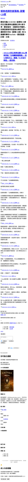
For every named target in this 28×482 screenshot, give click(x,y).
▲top (2, 331)
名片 (4, 46)
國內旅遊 (11, 327)
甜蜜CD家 (3, 314)
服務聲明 (16, 462)
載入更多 (3, 334)
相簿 (4, 43)
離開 (8, 479)
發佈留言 (3, 342)
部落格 (5, 45)
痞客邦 (11, 323)
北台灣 (11, 328)
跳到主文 (3, 18)
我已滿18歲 (3, 479)
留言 (14, 323)
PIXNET (6, 460)
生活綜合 (12, 40)
